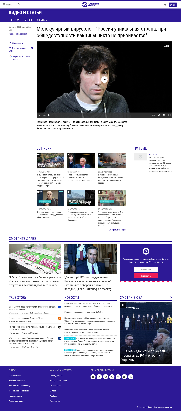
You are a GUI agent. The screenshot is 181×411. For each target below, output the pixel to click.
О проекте (42, 20)
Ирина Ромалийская (18, 34)
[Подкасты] (130, 376)
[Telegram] (165, 5)
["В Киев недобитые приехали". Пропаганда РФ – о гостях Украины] (146, 333)
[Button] (16, 43)
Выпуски (15, 20)
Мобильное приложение (19, 390)
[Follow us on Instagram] (111, 376)
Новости (153, 155)
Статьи (28, 20)
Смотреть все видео (117, 230)
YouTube (53, 396)
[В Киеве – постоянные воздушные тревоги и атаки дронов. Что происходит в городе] (112, 160)
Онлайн (53, 390)
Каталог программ (17, 380)
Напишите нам (15, 396)
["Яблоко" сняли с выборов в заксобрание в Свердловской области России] (50, 198)
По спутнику (55, 385)
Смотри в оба (131, 297)
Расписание (55, 401)
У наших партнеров (58, 380)
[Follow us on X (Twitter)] (99, 376)
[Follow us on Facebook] (93, 376)
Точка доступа (56, 375)
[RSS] (124, 376)
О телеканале (15, 375)
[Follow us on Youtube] (105, 376)
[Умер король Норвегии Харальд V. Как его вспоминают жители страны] (81, 160)
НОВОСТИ (71, 297)
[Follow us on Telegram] (118, 376)
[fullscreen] (169, 115)
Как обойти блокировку (19, 385)
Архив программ (16, 401)
